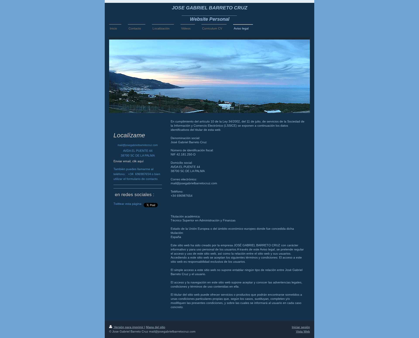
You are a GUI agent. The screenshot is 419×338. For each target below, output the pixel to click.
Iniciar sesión (301, 327)
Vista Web (303, 331)
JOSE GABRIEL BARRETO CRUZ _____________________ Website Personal (209, 13)
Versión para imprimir (128, 327)
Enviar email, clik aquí (128, 161)
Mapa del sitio (155, 327)
